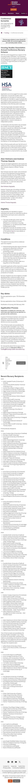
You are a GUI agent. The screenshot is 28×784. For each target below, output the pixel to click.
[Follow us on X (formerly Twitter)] (19, 761)
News (17, 13)
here (12, 231)
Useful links (21, 766)
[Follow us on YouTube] (15, 761)
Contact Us (6, 766)
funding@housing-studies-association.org (12, 349)
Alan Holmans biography (8, 186)
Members (11, 13)
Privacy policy (7, 768)
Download (21, 363)
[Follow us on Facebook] (8, 761)
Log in (13, 6)
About (4, 13)
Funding (6, 33)
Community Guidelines (18, 768)
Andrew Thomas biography (8, 202)
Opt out (16, 781)
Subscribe (14, 766)
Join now (13, 9)
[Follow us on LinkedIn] (12, 761)
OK (10, 781)
